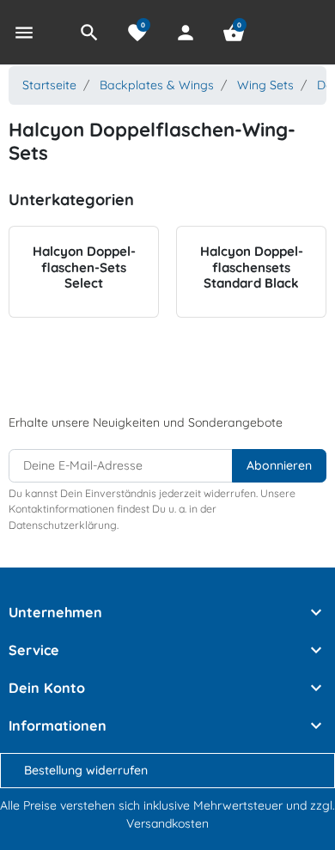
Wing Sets (265, 85)
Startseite (49, 85)
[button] (89, 32)
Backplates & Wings (157, 85)
